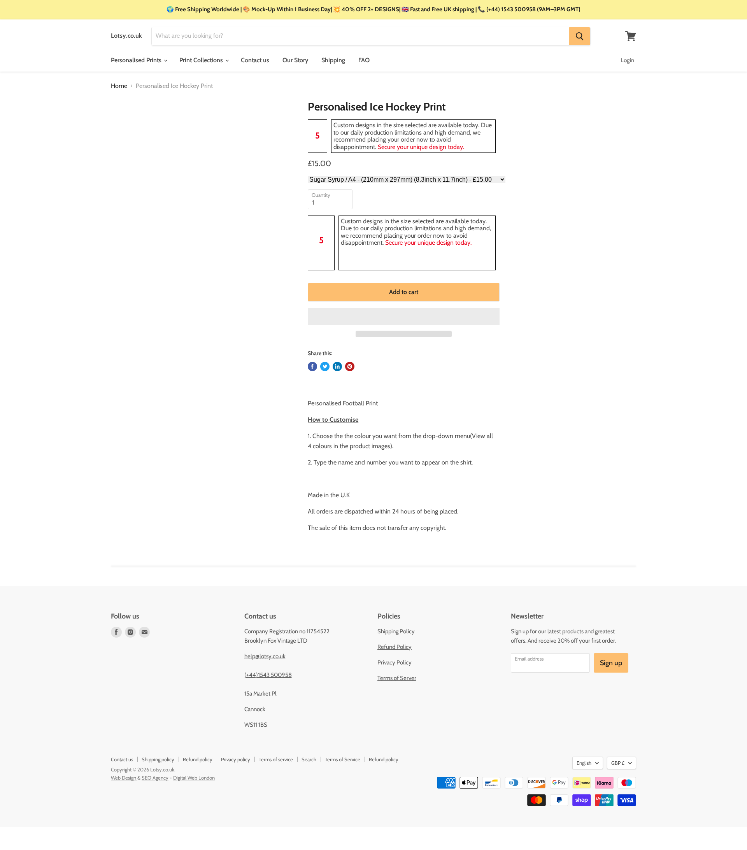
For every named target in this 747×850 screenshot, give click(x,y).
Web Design (124, 778)
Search (309, 759)
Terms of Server (396, 678)
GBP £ (617, 763)
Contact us (255, 60)
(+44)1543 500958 (268, 674)
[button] (404, 316)
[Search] (579, 36)
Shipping (333, 60)
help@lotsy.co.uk (265, 656)
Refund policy (197, 759)
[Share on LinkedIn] (337, 366)
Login (627, 60)
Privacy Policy (394, 662)
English (584, 763)
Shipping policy (158, 759)
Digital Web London (194, 778)
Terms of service (276, 759)
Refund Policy (394, 646)
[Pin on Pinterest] (349, 366)
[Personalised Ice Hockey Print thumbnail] (124, 122)
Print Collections (201, 60)
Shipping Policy (396, 631)
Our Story (295, 60)
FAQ (364, 60)
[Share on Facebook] (312, 366)
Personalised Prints (137, 60)
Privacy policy (235, 759)
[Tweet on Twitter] (325, 366)
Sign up (611, 663)
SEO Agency (155, 778)
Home (119, 85)
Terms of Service (342, 759)
